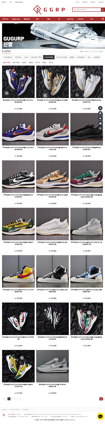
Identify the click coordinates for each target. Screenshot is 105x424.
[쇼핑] (100, 123)
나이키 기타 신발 (61, 57)
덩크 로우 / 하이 (36, 57)
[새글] (100, 113)
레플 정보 (27, 19)
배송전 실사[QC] (16, 19)
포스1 (26, 57)
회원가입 (85, 2)
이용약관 (4, 409)
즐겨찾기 (4, 2)
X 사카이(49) (49, 57)
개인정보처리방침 (14, 409)
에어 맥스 (18, 57)
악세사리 (81, 19)
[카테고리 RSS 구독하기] (101, 398)
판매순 (24, 62)
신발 (48, 19)
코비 (89, 57)
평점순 (31, 62)
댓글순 (44, 62)
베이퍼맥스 (81, 57)
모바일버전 (25, 409)
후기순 (37, 62)
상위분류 (97, 57)
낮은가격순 (16, 62)
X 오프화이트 (8, 57)
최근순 (51, 62)
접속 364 (101, 2)
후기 (37, 19)
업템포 (72, 57)
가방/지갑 (70, 19)
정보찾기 (93, 2)
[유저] (100, 118)
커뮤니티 (5, 19)
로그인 (77, 2)
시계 (91, 19)
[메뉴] (100, 108)
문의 (11, 2)
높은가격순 (6, 62)
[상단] (100, 128)
